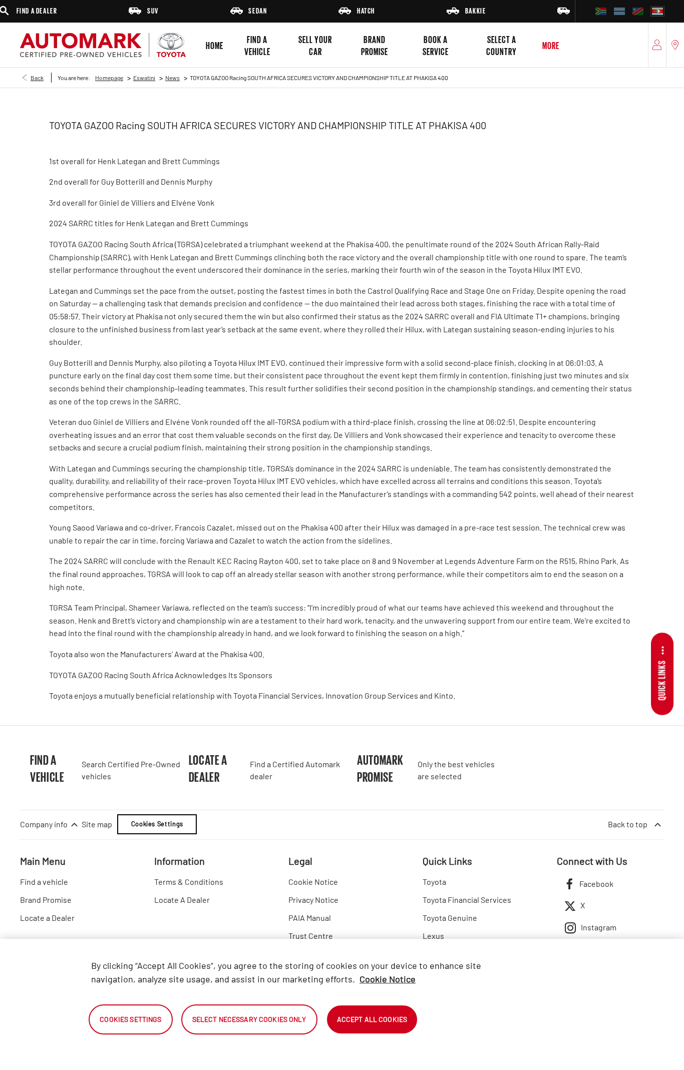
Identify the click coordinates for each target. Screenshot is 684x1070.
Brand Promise (46, 899)
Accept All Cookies (372, 1019)
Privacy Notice (313, 899)
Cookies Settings (157, 824)
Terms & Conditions (188, 881)
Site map (97, 824)
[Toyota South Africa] (103, 45)
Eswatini (144, 77)
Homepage (109, 77)
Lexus (433, 935)
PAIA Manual (309, 917)
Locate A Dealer (182, 899)
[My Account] (657, 45)
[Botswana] (619, 11)
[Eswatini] (657, 11)
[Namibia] (637, 11)
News (172, 77)
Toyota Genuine (450, 917)
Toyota (434, 881)
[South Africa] (600, 11)
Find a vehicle (44, 881)
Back (37, 77)
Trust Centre (310, 935)
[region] (342, 1004)
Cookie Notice (313, 881)
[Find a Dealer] (675, 45)
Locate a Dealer (47, 917)
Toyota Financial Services (467, 899)
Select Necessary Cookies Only (249, 1019)
